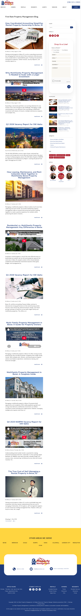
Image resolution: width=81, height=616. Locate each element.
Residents (34, 7)
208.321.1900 (73, 2)
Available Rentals (52, 589)
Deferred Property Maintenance (57, 147)
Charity (52, 145)
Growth (68, 155)
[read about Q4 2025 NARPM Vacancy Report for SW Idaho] (24, 437)
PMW (65, 602)
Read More (37, 65)
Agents (44, 7)
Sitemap (70, 602)
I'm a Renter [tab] (65, 50)
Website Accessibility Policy (49, 610)
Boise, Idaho (52, 155)
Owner (51, 157)
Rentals (23, 7)
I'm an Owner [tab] (56, 50)
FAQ (64, 593)
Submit (69, 86)
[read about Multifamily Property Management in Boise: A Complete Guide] (24, 387)
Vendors (54, 7)
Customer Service (61, 155)
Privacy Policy (41, 604)
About (64, 7)
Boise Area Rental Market (56, 141)
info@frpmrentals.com (39, 569)
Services (3, 7)
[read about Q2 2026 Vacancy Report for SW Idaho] (24, 137)
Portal (64, 589)
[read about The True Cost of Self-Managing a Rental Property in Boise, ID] (24, 486)
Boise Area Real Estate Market (57, 143)
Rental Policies (53, 591)
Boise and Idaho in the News (57, 139)
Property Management (59, 157)
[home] (7, 2)
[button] (50, 36)
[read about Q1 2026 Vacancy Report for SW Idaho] (24, 288)
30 (13, 521)
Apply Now (53, 593)
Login (76, 7)
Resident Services (75, 589)
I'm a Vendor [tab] (56, 52)
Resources (64, 591)
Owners (13, 7)
